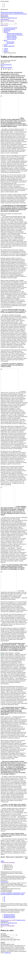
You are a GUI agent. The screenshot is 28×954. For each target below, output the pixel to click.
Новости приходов (12, 37)
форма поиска (4, 15)
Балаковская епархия (9, 917)
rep (4, 897)
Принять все (7, 952)
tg (4, 898)
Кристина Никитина (6, 64)
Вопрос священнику (9, 46)
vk (4, 899)
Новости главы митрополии (14, 33)
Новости (6, 32)
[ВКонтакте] (4, 69)
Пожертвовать (4, 16)
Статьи (5, 44)
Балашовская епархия (9, 916)
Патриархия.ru (4, 881)
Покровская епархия (9, 914)
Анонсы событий (11, 39)
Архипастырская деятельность (15, 34)
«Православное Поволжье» (8, 862)
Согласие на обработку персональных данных (13, 893)
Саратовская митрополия (10, 27)
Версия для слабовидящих (8, 20)
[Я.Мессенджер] (1, 69)
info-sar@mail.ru (5, 19)
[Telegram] (8, 69)
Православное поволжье (14, 13)
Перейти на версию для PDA (8, 920)
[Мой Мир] (12, 69)
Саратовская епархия (9, 29)
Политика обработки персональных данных (12, 894)
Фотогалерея (10, 43)
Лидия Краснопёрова (6, 67)
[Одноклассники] (6, 69)
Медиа (5, 40)
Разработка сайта (20, 920)
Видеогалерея (10, 41)
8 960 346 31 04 (13, 18)
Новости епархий (11, 36)
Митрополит (7, 30)
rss (4, 901)
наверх (2, 861)
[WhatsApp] (10, 69)
